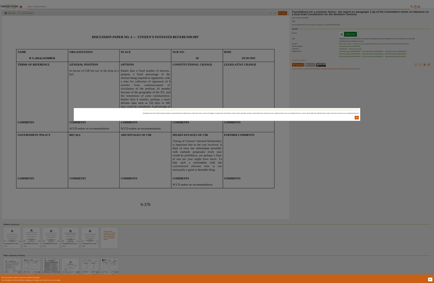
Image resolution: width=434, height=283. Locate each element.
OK (357, 118)
